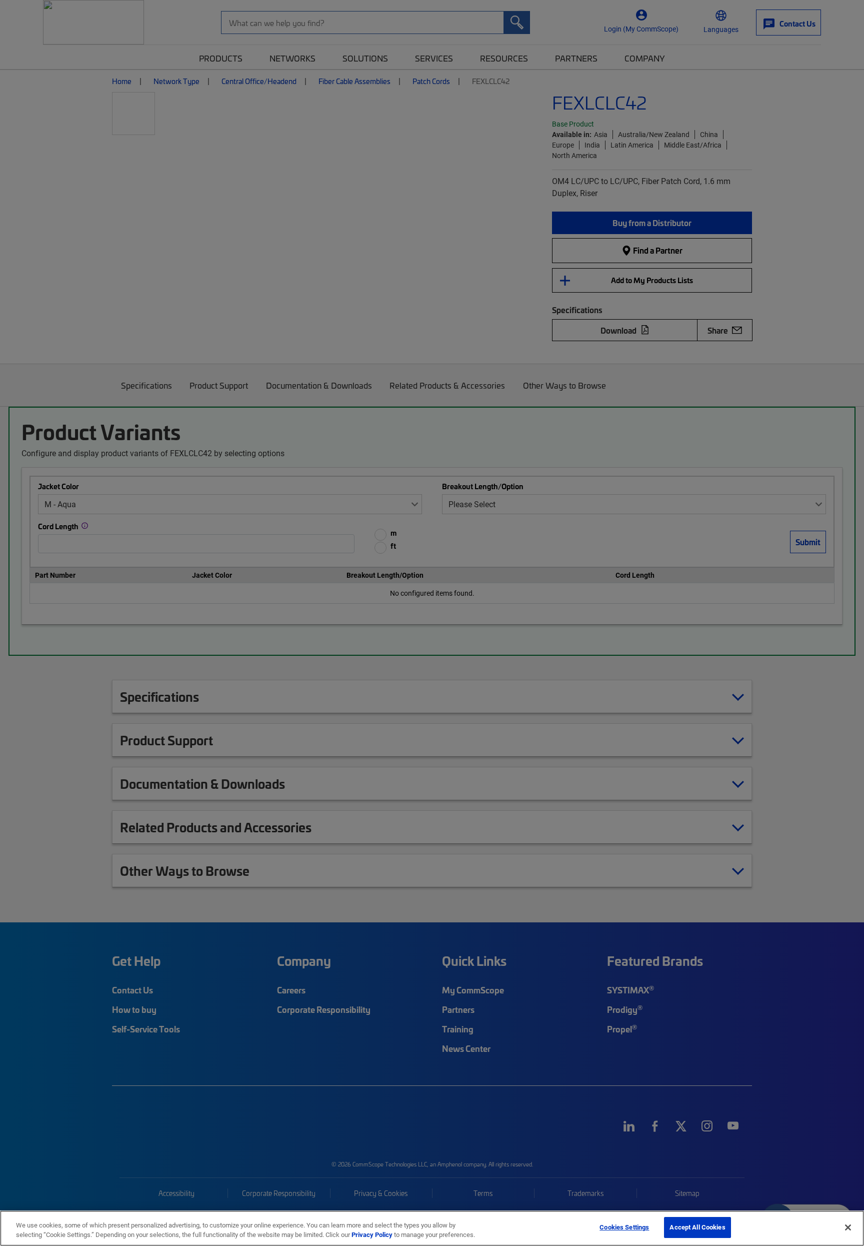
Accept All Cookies (697, 1226)
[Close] (848, 1227)
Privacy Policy (372, 1234)
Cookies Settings (624, 1226)
